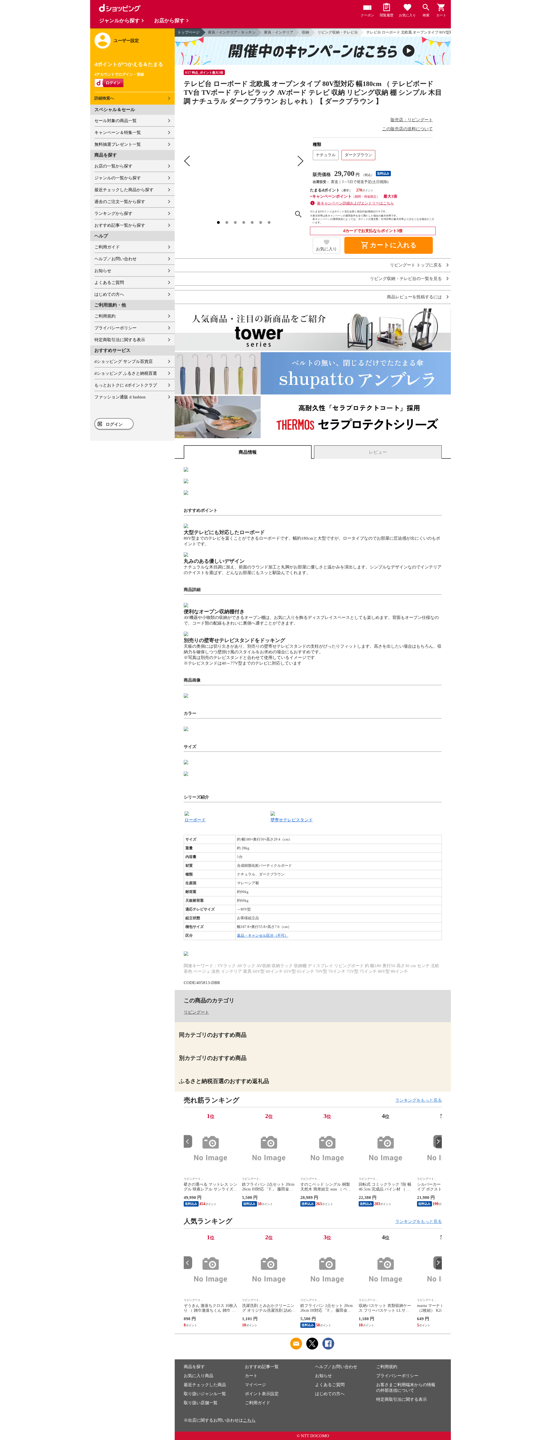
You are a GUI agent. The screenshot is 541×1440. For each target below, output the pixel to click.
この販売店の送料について (407, 129)
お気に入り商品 (198, 1375)
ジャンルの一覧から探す (117, 178)
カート (251, 1375)
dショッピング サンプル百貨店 (123, 361)
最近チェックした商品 (205, 1384)
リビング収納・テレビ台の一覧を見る (406, 279)
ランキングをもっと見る (418, 1100)
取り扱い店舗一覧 (201, 1403)
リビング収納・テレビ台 (338, 32)
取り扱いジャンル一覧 (205, 1394)
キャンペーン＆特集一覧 (117, 132)
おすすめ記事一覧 (262, 1366)
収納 (305, 32)
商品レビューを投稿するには (414, 297)
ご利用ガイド (107, 247)
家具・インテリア (278, 32)
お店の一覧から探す (113, 166)
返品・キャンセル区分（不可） (262, 935)
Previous (188, 1141)
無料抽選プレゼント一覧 (117, 144)
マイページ (255, 1384)
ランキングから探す (113, 213)
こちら (249, 1420)
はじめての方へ (109, 294)
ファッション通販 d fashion (120, 397)
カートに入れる (388, 245)
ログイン (114, 424)
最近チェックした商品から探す (124, 190)
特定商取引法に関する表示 (119, 340)
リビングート (196, 1012)
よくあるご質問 (109, 282)
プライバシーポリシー (115, 328)
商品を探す (194, 1366)
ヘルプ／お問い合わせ (115, 259)
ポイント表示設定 (262, 1394)
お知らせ (102, 270)
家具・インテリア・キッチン (232, 32)
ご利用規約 (105, 316)
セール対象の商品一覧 (115, 120)
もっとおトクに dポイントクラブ (125, 385)
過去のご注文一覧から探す (119, 201)
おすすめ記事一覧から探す (119, 225)
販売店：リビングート (412, 120)
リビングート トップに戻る (416, 265)
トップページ (188, 32)
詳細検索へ (104, 98)
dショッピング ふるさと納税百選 (125, 373)
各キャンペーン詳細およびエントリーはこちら (355, 203)
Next (437, 1141)
